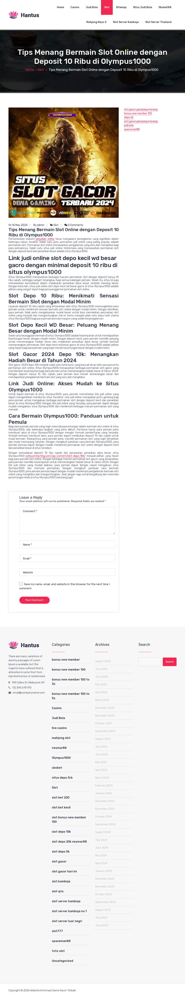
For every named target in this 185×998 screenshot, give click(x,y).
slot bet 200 (60, 797)
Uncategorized (62, 961)
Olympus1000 (61, 757)
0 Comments (75, 225)
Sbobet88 (165, 7)
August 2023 (103, 909)
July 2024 (101, 840)
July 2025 (101, 746)
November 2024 (104, 808)
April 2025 (101, 770)
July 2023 (101, 917)
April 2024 (101, 863)
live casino (59, 728)
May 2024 (101, 855)
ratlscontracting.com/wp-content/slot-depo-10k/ (55, 456)
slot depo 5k (61, 851)
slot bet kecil (61, 807)
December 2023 (104, 878)
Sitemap (121, 7)
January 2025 (103, 793)
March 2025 (102, 777)
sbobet (57, 767)
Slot (106, 7)
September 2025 (105, 731)
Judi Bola (92, 7)
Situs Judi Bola (142, 7)
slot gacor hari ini (64, 871)
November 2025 (104, 715)
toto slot (58, 951)
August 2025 (103, 739)
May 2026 (101, 684)
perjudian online (45, 239)
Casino (74, 7)
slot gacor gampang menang (141, 109)
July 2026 (101, 669)
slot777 (57, 931)
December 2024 (104, 801)
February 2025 (104, 785)
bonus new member (66, 659)
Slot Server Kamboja (126, 22)
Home (60, 7)
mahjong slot (61, 738)
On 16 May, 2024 (17, 225)
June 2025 (101, 754)
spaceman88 (132, 129)
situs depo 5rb (62, 777)
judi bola (129, 125)
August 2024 (103, 832)
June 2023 (101, 925)
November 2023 (104, 886)
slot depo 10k (61, 831)
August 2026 (103, 661)
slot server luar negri (67, 921)
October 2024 (103, 816)
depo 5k (128, 117)
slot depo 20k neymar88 (69, 841)
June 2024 (101, 847)
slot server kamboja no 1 (69, 911)
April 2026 (101, 692)
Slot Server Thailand (158, 22)
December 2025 (104, 707)
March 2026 (102, 700)
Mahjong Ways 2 (96, 22)
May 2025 (101, 762)
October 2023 (103, 894)
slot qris (58, 891)
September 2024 (105, 824)
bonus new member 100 (138, 113)
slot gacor (59, 861)
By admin (38, 225)
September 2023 (105, 902)
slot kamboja (61, 881)
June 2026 (101, 676)
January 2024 (103, 871)
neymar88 (59, 748)
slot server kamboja (66, 901)
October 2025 (103, 723)
